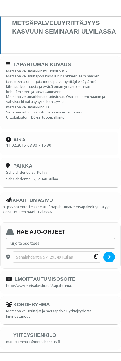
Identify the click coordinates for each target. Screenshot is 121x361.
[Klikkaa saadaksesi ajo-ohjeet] (109, 257)
